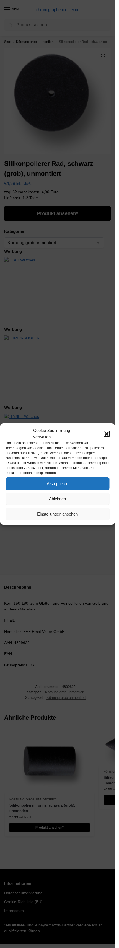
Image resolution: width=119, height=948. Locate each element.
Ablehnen (57, 498)
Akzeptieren (57, 483)
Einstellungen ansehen (57, 514)
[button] (106, 434)
